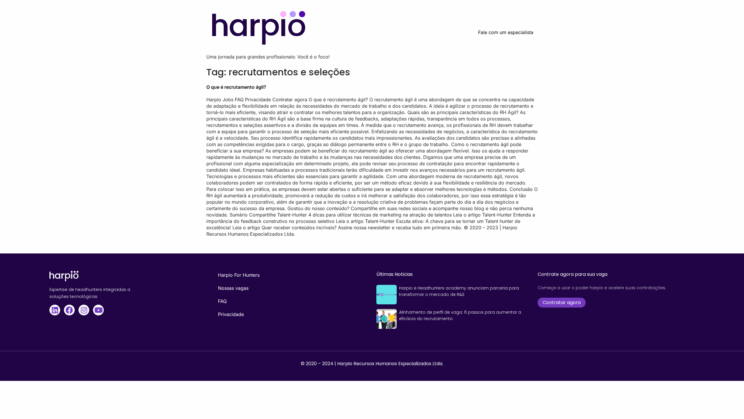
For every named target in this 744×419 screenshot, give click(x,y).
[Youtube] (98, 310)
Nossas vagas (233, 288)
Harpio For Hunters (239, 275)
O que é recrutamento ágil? (236, 87)
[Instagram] (83, 310)
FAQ (222, 301)
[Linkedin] (54, 310)
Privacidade (231, 314)
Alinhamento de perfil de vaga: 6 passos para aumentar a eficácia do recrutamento (460, 315)
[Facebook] (69, 310)
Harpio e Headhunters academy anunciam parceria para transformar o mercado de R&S (459, 291)
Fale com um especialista (505, 32)
